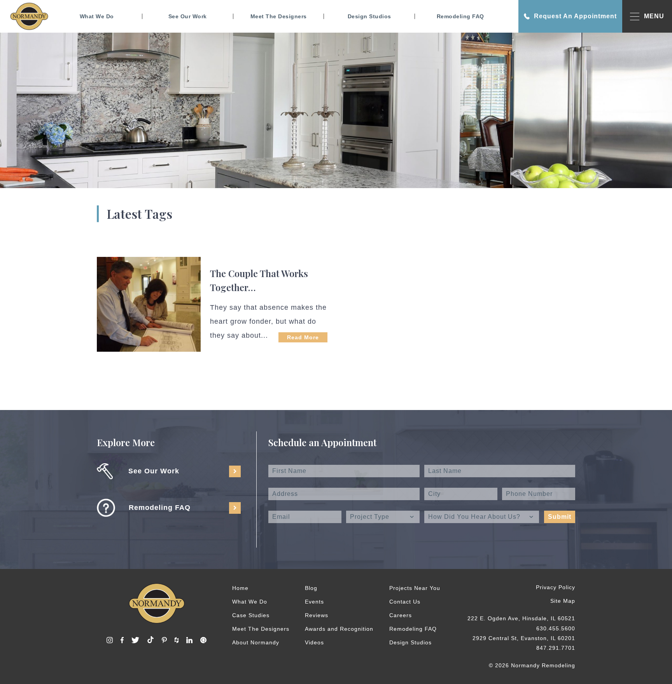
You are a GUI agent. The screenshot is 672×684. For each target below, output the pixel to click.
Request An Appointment (575, 16)
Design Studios (369, 16)
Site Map (562, 601)
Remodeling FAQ (460, 16)
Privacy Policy (555, 587)
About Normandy (255, 642)
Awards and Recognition (339, 629)
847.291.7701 (555, 648)
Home (240, 588)
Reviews (316, 615)
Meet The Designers (278, 16)
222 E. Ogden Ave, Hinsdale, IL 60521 (521, 618)
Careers (400, 615)
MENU (654, 16)
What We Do (97, 16)
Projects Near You (414, 588)
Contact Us (404, 601)
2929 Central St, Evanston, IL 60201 (523, 638)
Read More (303, 337)
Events (314, 601)
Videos (314, 642)
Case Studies (251, 615)
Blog (311, 588)
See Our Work (187, 16)
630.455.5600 (555, 628)
